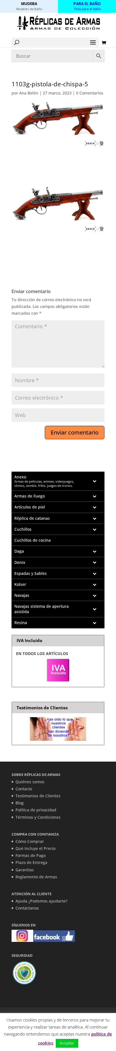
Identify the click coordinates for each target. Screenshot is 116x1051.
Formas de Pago (30, 855)
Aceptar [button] (67, 1043)
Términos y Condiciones (38, 817)
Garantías (24, 869)
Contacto (23, 788)
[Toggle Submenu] (94, 481)
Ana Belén (28, 93)
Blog (19, 802)
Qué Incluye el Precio (35, 848)
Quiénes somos (29, 781)
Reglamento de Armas (36, 876)
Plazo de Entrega (31, 862)
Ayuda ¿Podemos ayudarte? (41, 901)
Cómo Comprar (29, 841)
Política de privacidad (35, 810)
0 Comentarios (89, 93)
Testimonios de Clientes (38, 795)
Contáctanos (27, 908)
